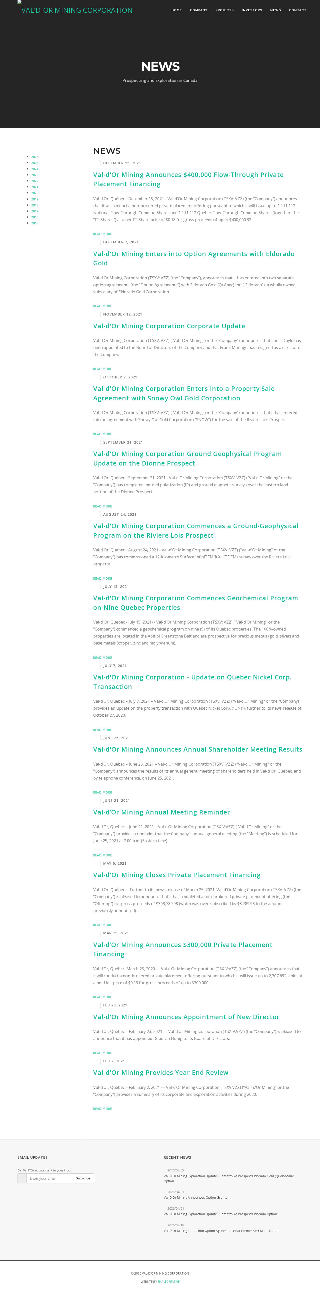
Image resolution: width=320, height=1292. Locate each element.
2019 (34, 199)
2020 (34, 193)
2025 (34, 163)
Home (177, 10)
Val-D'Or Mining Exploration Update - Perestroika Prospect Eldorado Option (220, 1214)
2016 (34, 217)
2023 (34, 175)
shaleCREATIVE (169, 1282)
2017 (34, 211)
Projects (225, 10)
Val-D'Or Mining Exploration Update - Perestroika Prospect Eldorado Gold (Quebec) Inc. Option (229, 1178)
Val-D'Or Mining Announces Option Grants (195, 1197)
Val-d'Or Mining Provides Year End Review (160, 1072)
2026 (34, 157)
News (275, 10)
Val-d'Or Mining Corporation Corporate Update (169, 326)
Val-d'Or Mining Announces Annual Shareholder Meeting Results (197, 749)
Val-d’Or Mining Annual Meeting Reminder (161, 812)
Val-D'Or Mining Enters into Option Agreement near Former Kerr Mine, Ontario (222, 1230)
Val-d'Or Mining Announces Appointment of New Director (186, 1016)
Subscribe (83, 1178)
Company (199, 10)
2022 (34, 181)
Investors (252, 10)
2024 (34, 169)
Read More (103, 234)
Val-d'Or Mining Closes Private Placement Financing (177, 874)
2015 (34, 223)
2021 (34, 187)
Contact (297, 10)
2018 (34, 205)
